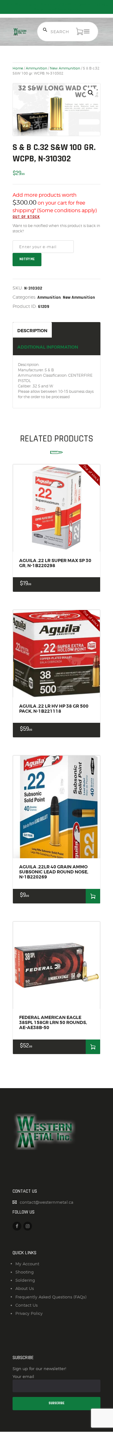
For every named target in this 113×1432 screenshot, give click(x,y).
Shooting (24, 1271)
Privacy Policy (29, 1313)
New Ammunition (65, 68)
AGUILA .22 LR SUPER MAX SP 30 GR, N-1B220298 (55, 563)
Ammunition (36, 68)
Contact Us (26, 1305)
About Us (24, 1288)
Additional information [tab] (47, 347)
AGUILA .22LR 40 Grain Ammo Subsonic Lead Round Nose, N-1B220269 (53, 871)
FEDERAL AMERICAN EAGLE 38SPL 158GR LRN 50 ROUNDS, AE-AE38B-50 (53, 1022)
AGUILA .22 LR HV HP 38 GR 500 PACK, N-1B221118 (54, 709)
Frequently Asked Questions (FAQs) (50, 1296)
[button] (90, 93)
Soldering (25, 1280)
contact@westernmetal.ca (46, 1202)
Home (18, 68)
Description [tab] (32, 330)
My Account (27, 1263)
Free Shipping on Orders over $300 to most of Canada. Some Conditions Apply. (56, 7)
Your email (23, 1376)
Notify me (27, 259)
